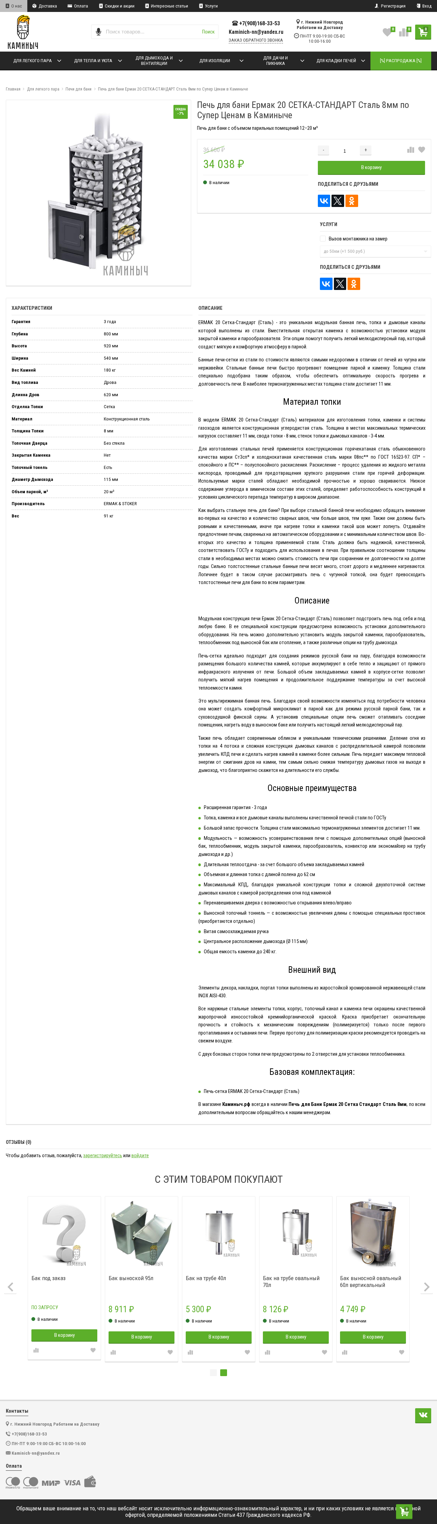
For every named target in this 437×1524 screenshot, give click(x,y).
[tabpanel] (373, 1279)
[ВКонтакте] (324, 201)
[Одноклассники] (352, 201)
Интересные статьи (169, 6)
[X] (338, 201)
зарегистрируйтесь (102, 1156)
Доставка (47, 6)
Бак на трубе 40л (206, 1278)
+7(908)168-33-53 (259, 23)
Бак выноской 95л (131, 1278)
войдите (140, 1156)
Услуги (211, 6)
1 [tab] (213, 1372)
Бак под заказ (48, 1278)
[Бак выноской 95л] (141, 1233)
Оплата (80, 6)
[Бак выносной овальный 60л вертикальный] (373, 1233)
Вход (426, 6)
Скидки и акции (119, 6)
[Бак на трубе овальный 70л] (296, 1233)
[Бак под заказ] (64, 1233)
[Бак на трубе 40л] (218, 1233)
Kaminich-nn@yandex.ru (256, 32)
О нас (16, 6)
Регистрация (393, 6)
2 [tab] (223, 1372)
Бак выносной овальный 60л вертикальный (370, 1281)
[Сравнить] (410, 150)
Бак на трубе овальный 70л (291, 1281)
